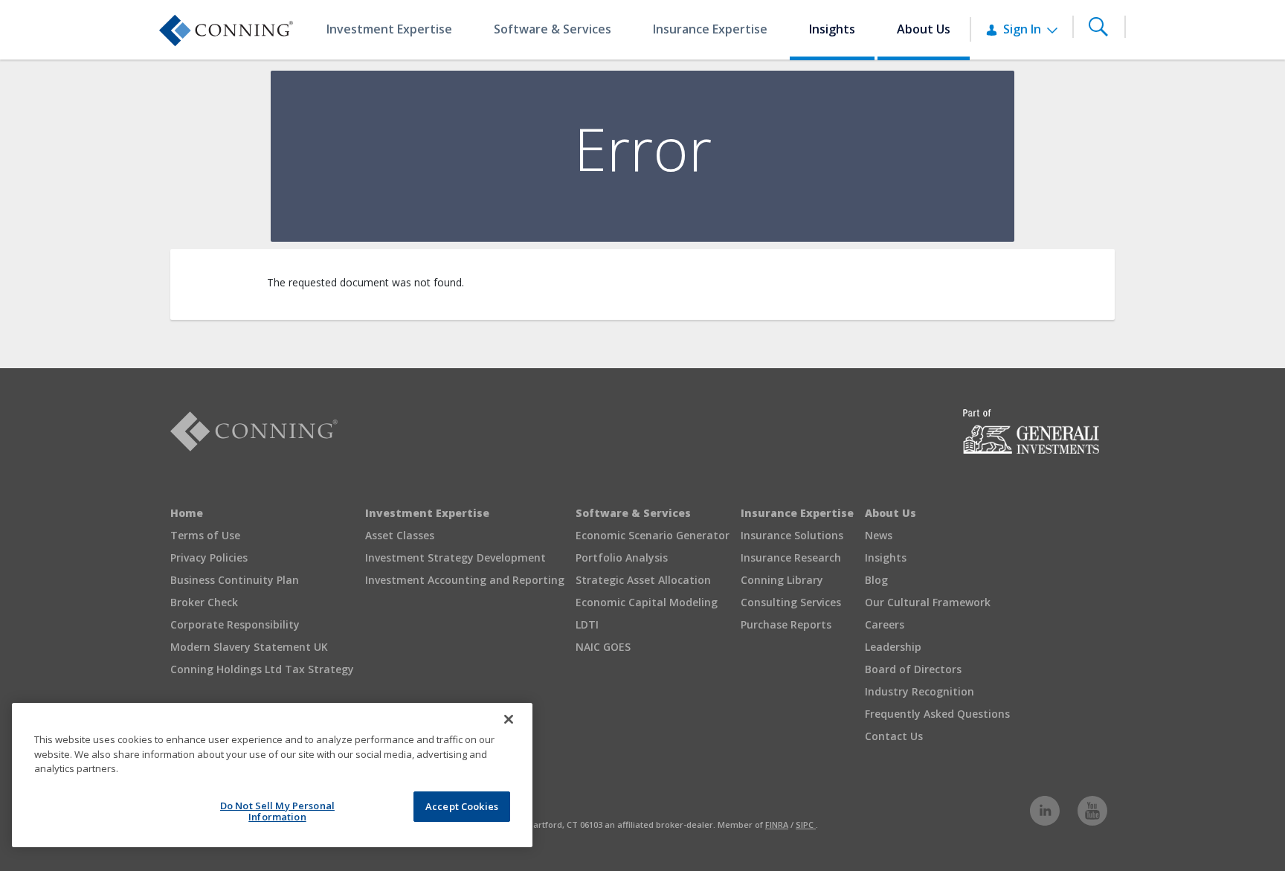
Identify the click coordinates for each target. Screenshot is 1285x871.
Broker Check (204, 602)
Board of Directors (913, 669)
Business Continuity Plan (234, 580)
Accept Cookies (461, 806)
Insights (885, 557)
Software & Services (633, 513)
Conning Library (782, 580)
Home (186, 513)
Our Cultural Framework (928, 602)
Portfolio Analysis (622, 557)
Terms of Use (205, 535)
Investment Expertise (427, 513)
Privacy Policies (209, 557)
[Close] (508, 719)
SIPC (806, 824)
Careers (884, 624)
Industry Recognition (919, 691)
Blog (876, 580)
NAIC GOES (603, 647)
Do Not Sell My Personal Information (277, 811)
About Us (890, 513)
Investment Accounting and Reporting (464, 580)
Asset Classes (399, 535)
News (878, 535)
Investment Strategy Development (455, 557)
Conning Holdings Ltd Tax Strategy (262, 669)
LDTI (587, 624)
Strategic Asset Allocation (643, 580)
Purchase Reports (786, 624)
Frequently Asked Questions (937, 714)
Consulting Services (791, 602)
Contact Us (894, 736)
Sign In (1023, 29)
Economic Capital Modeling (647, 602)
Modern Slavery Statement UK (249, 647)
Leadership (893, 647)
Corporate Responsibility (235, 624)
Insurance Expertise (797, 513)
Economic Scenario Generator (653, 535)
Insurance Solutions (792, 535)
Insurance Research (791, 557)
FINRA (776, 824)
